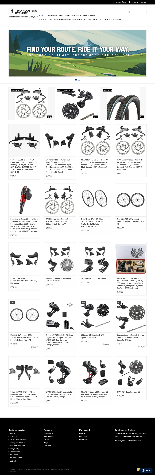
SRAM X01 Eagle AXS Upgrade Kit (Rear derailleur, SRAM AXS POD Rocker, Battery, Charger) (59, 394)
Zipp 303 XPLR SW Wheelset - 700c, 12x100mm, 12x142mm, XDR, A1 (131, 221)
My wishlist (83, 439)
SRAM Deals (13, 455)
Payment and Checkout (17, 439)
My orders (83, 436)
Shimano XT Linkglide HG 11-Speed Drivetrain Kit (93, 336)
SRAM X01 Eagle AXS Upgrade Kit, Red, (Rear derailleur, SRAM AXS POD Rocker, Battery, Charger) (94, 394)
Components (51, 15)
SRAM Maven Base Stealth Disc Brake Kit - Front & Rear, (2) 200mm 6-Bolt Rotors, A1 (58, 221)
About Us (12, 433)
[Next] (141, 54)
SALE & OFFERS (89, 15)
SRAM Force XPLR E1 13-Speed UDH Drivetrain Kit (58, 279)
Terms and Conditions (16, 446)
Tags (46, 442)
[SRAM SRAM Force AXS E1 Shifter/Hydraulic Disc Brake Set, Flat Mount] (24, 259)
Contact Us (12, 436)
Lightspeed (12, 472)
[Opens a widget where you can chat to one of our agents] (146, 471)
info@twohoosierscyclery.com (129, 441)
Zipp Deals (12, 461)
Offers (46, 439)
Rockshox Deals (14, 452)
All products (48, 433)
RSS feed (47, 446)
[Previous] (13, 54)
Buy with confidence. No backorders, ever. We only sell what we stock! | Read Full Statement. (80, 19)
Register (82, 433)
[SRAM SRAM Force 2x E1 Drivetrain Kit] (95, 259)
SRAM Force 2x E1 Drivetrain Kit (93, 278)
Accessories (64, 15)
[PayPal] (138, 469)
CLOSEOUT (76, 15)
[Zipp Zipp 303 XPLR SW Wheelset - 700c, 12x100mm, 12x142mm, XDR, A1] (131, 199)
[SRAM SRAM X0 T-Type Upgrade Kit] (131, 372)
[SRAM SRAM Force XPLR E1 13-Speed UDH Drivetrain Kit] (60, 259)
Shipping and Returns (16, 442)
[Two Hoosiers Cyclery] (23, 15)
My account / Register (139, 2)
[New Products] (77, 53)
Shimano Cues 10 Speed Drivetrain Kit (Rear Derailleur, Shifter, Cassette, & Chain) (130, 337)
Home (41, 15)
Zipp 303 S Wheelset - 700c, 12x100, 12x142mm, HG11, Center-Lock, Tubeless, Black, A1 (24, 337)
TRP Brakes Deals (15, 458)
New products (49, 436)
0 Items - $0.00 (121, 2)
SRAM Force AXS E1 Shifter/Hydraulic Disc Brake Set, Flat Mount (23, 280)
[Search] (129, 12)
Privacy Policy (13, 449)
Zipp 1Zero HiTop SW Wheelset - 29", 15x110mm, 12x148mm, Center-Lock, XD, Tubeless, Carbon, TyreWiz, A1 (94, 222)
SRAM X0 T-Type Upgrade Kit (128, 392)
